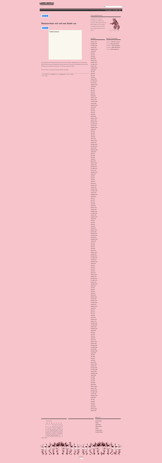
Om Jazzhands (108, 10)
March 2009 (93, 362)
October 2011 (93, 304)
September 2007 (94, 395)
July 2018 (93, 153)
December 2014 (94, 233)
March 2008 (93, 384)
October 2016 (93, 192)
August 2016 (93, 196)
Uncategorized (62, 74)
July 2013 (93, 265)
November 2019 (94, 123)
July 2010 (93, 332)
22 (54, 433)
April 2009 (93, 360)
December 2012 (94, 278)
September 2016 (94, 194)
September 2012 (94, 284)
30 (56, 435)
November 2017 (94, 168)
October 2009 (93, 349)
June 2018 (93, 155)
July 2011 (93, 310)
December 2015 (94, 211)
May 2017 (93, 179)
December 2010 (94, 323)
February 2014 (94, 252)
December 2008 (94, 367)
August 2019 (93, 129)
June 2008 (93, 379)
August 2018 (93, 151)
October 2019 (93, 125)
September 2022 (94, 68)
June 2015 (93, 222)
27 (49, 435)
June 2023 (93, 55)
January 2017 (94, 187)
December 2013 (94, 256)
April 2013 (93, 271)
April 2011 (93, 315)
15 (54, 430)
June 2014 (93, 245)
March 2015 (93, 228)
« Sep (42, 437)
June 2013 (93, 267)
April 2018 (93, 159)
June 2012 (93, 289)
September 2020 (94, 105)
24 (58, 433)
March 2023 (93, 58)
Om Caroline (115, 10)
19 (47, 433)
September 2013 (94, 261)
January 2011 (94, 321)
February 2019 (94, 140)
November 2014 (94, 235)
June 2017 (93, 177)
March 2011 (93, 317)
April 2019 (93, 136)
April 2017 (93, 181)
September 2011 (94, 306)
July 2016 (93, 198)
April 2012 (93, 293)
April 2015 (93, 226)
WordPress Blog (98, 430)
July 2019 (93, 131)
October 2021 (93, 83)
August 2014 (93, 241)
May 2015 (93, 224)
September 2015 (94, 217)
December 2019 (94, 122)
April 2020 (93, 114)
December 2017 (94, 166)
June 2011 (93, 312)
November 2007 (94, 392)
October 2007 (93, 393)
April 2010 (93, 338)
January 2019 (94, 142)
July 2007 (93, 399)
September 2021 (94, 84)
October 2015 (93, 215)
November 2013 (94, 258)
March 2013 (93, 272)
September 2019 (94, 127)
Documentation (98, 421)
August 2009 (93, 353)
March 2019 (93, 138)
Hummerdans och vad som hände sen (58, 23)
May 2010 (93, 336)
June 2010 (93, 334)
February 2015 (94, 230)
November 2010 (94, 325)
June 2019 (93, 133)
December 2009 (94, 345)
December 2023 (94, 43)
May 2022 (93, 75)
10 (58, 428)
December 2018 (94, 144)
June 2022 (93, 73)
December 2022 (94, 62)
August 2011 (93, 308)
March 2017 (93, 183)
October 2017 (93, 170)
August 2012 (93, 285)
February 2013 (94, 274)
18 (61, 430)
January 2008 (94, 388)
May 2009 (93, 358)
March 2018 (93, 161)
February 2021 (94, 97)
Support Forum (98, 426)
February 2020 (94, 118)
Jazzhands (47, 4)
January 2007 (94, 410)
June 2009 (93, 356)
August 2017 (93, 174)
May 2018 (93, 157)
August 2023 (93, 51)
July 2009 (93, 354)
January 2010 (94, 343)
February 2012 (94, 297)
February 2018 (94, 163)
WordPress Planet (99, 432)
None (72, 74)
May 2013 (93, 269)
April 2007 (93, 405)
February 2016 (94, 207)
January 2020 (94, 120)
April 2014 (93, 248)
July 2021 (93, 88)
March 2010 (93, 339)
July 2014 (93, 243)
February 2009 (94, 364)
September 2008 (94, 373)
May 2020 (93, 112)
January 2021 (94, 99)
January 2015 (94, 231)
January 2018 (94, 164)
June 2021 (93, 90)
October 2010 (93, 326)
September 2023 (94, 49)
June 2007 (93, 401)
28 (51, 435)
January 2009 (94, 366)
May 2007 (93, 403)
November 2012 (94, 280)
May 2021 (93, 92)
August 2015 (93, 218)
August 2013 (93, 263)
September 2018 (94, 150)
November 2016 (94, 191)
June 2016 (93, 200)
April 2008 (93, 382)
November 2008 (94, 369)
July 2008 (93, 377)
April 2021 (93, 94)
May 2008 (93, 380)
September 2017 (94, 172)
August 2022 (93, 69)
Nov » (46, 437)
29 (54, 435)
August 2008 (93, 375)
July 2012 (93, 287)
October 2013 (93, 259)
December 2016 (94, 189)
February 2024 (94, 41)
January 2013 (94, 276)
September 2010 (94, 328)
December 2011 (94, 300)
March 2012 (93, 295)
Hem (120, 10)
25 (61, 433)
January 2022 (94, 79)
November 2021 (94, 81)
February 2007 (94, 408)
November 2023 (94, 45)
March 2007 (93, 407)
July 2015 (93, 220)
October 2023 (93, 47)
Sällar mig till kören (115, 43)
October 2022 (93, 66)
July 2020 (93, 109)
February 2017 (94, 185)
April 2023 (93, 56)
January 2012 (94, 298)
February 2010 (94, 341)
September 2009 (94, 351)
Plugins (96, 422)
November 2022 (94, 64)
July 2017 (93, 176)
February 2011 (94, 319)
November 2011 (94, 302)
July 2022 (93, 71)
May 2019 (93, 135)
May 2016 (93, 202)
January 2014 (94, 254)
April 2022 (93, 77)
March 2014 (93, 250)
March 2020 (93, 116)
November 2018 (94, 146)
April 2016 (93, 204)
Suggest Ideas (98, 424)
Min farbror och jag (115, 41)
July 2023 (93, 53)
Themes (96, 428)
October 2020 (93, 103)
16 (56, 430)
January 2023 (94, 60)
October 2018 (93, 148)
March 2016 (93, 205)
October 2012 (93, 282)
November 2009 (94, 347)
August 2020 (93, 107)
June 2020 (93, 110)
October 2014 (93, 237)
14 (51, 430)
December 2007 (94, 390)
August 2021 (93, 86)
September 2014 (94, 239)
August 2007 (93, 397)
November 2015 (94, 213)
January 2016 (94, 209)
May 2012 (93, 291)
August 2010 (93, 330)
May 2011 (93, 313)
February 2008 (94, 386)
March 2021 (93, 96)
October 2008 (93, 371)
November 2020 (94, 101)
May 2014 (93, 246)
